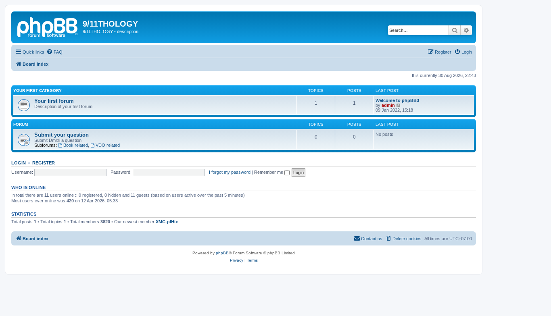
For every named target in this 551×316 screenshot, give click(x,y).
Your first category (37, 90)
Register (43, 162)
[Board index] (48, 26)
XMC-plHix (167, 221)
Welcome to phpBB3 (397, 100)
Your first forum (54, 101)
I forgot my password (229, 172)
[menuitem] (54, 52)
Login (18, 162)
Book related (75, 145)
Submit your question (61, 135)
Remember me (269, 172)
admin (388, 105)
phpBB (222, 253)
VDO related (108, 145)
